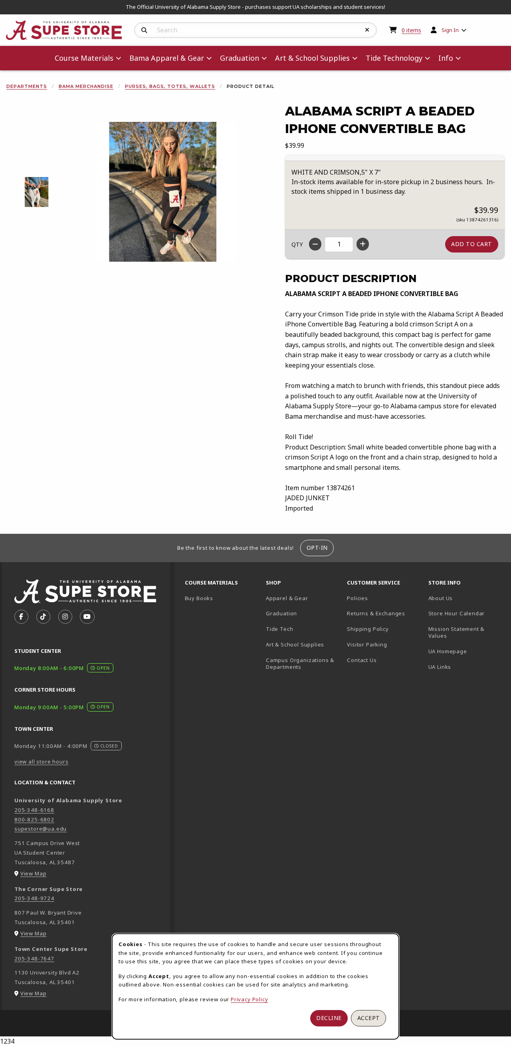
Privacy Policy (249, 999)
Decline (329, 1018)
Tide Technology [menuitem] (394, 58)
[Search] (144, 30)
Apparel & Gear (287, 598)
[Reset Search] (367, 30)
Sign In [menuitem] (450, 30)
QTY (297, 244)
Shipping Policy (367, 628)
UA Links (440, 666)
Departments (26, 86)
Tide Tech (279, 628)
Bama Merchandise (86, 86)
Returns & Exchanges (376, 613)
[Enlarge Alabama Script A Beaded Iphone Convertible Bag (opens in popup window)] (166, 192)
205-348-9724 (34, 898)
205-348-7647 (34, 958)
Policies (357, 598)
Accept (368, 1018)
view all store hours (41, 761)
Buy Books (199, 598)
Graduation (281, 613)
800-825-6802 (34, 819)
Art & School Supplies (295, 644)
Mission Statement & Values (456, 632)
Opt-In (317, 547)
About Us (440, 598)
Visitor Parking (367, 644)
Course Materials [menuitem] (84, 58)
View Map (33, 873)
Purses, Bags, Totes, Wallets (170, 86)
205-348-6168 (34, 809)
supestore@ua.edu (40, 828)
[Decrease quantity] (315, 244)
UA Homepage (465, 651)
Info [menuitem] (445, 58)
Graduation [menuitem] (239, 58)
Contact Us (361, 660)
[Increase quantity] (363, 244)
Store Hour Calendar (465, 613)
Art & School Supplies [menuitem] (312, 58)
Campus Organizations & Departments (303, 663)
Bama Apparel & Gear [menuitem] (166, 58)
